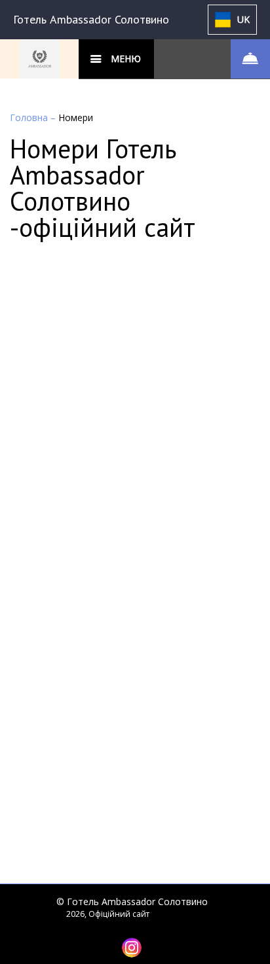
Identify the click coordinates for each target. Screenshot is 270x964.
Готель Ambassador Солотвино (91, 19)
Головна (30, 117)
